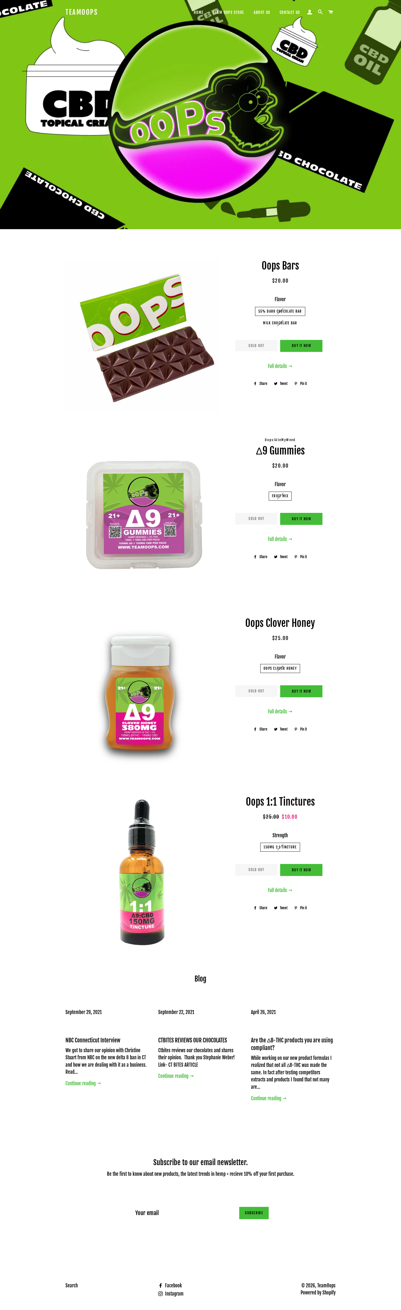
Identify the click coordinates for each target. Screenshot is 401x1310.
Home (199, 12)
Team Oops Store (228, 12)
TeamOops (81, 12)
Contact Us (290, 12)
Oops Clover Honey (280, 668)
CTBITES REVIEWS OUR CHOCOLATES (192, 1040)
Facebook (173, 1285)
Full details (278, 366)
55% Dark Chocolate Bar (280, 311)
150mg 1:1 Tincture (280, 847)
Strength (280, 835)
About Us (262, 12)
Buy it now (301, 345)
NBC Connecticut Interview (92, 1040)
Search (71, 1285)
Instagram (174, 1294)
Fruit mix (280, 496)
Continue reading (81, 1083)
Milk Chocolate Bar (280, 323)
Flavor (280, 299)
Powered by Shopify (318, 1293)
